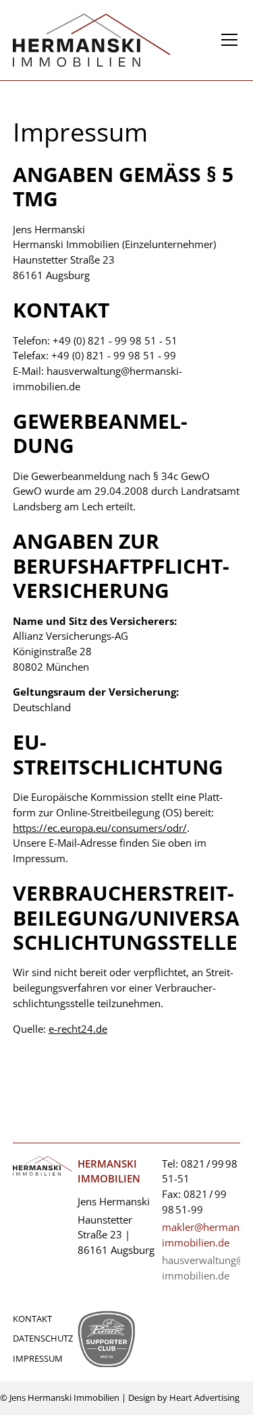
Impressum (38, 1358)
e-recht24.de (78, 1028)
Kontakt (32, 1319)
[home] (113, 40)
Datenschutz (43, 1338)
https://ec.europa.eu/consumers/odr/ (100, 828)
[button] (226, 40)
